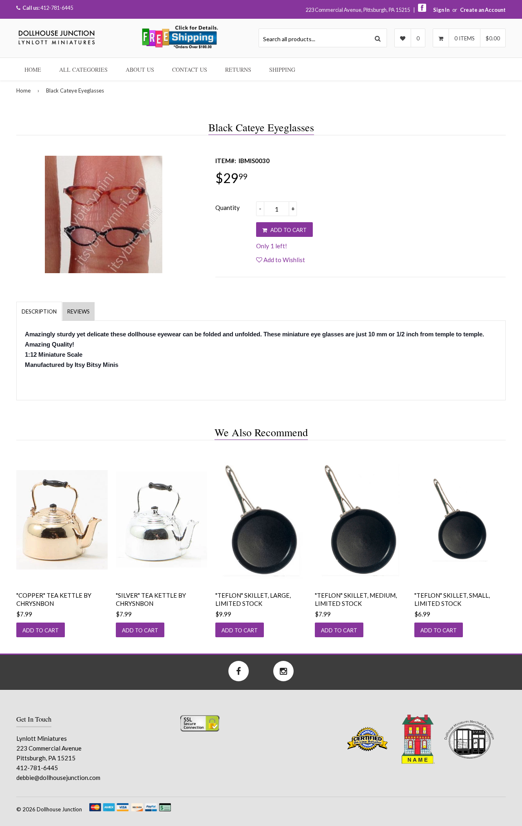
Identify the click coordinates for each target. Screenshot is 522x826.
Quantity (227, 207)
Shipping (282, 69)
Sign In (441, 10)
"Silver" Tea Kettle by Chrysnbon (151, 599)
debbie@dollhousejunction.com (58, 777)
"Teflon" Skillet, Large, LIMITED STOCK (253, 599)
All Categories (83, 69)
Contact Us (189, 69)
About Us (140, 69)
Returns (238, 69)
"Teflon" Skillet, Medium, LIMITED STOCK (356, 599)
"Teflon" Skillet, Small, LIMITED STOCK (452, 599)
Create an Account (483, 10)
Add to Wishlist (283, 259)
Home (32, 69)
